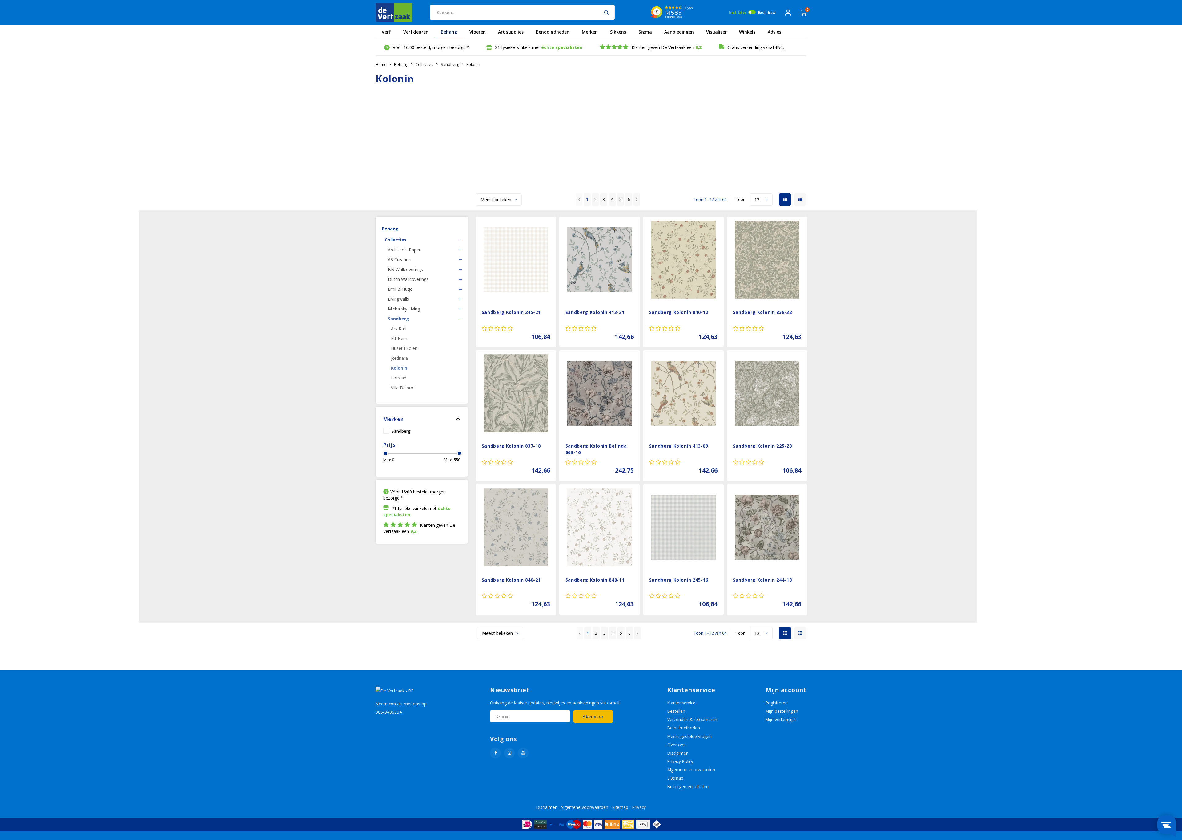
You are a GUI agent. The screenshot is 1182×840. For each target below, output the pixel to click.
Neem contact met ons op (401, 704)
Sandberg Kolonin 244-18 (762, 580)
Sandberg (450, 64)
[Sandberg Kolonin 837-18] (516, 393)
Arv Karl (398, 328)
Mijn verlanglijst (781, 719)
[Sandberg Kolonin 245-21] (516, 260)
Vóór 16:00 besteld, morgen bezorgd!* (431, 47)
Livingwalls (398, 299)
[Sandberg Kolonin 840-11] (599, 527)
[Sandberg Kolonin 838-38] (767, 260)
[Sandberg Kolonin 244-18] (767, 527)
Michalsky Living (404, 309)
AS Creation (399, 259)
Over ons (676, 745)
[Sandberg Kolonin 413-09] (683, 393)
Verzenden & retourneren (692, 719)
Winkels (747, 32)
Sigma (645, 32)
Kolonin (473, 64)
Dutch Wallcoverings (408, 279)
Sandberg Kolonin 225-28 (762, 446)
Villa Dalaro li (403, 388)
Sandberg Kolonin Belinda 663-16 (596, 449)
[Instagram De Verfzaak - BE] (509, 753)
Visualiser (716, 32)
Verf (386, 32)
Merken (590, 32)
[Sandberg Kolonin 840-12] (683, 260)
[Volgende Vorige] (636, 199)
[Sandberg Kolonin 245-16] (683, 527)
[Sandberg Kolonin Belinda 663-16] (599, 393)
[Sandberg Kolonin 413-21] (599, 260)
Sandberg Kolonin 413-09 (678, 446)
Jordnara (399, 358)
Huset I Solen (404, 348)
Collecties (424, 64)
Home (381, 64)
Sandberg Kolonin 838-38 (762, 312)
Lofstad (398, 378)
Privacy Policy (680, 761)
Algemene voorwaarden (691, 770)
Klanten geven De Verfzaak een (667, 47)
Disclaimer (677, 753)
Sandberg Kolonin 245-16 (678, 580)
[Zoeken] (606, 12)
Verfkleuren (415, 32)
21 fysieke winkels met (538, 47)
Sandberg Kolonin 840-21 (511, 580)
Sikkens (618, 32)
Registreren (777, 703)
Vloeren (477, 32)
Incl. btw (737, 12)
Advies (774, 32)
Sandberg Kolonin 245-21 (511, 312)
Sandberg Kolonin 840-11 (595, 580)
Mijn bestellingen (782, 711)
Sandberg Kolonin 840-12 (678, 312)
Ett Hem (399, 338)
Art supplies (511, 32)
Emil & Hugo (400, 289)
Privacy (639, 807)
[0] (803, 12)
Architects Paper (404, 250)
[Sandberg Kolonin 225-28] (767, 393)
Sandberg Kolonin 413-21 (595, 312)
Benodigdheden (552, 32)
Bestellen (676, 711)
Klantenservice (681, 703)
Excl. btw (767, 12)
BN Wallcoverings (405, 269)
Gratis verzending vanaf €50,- (756, 47)
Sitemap (675, 778)
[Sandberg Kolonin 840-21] (516, 527)
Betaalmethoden (683, 728)
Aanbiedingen (679, 32)
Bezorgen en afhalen (688, 786)
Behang (449, 32)
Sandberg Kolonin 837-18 (511, 446)
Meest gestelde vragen (689, 736)
